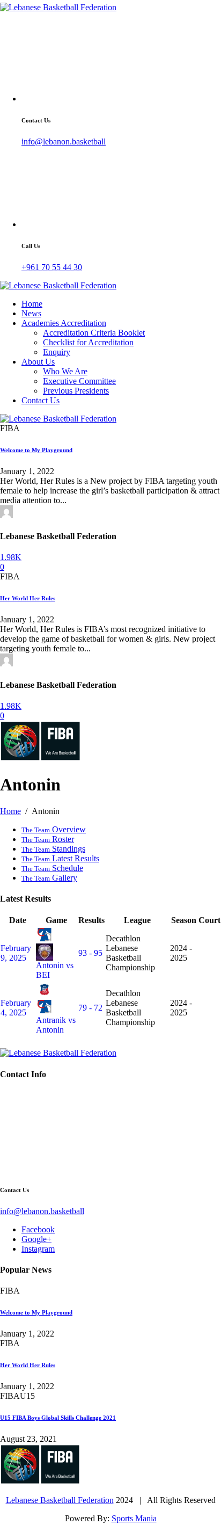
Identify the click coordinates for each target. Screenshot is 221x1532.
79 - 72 (90, 1007)
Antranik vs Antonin (56, 1024)
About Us (38, 361)
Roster (47, 839)
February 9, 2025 (16, 952)
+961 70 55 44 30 (51, 267)
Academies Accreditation (63, 323)
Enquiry (56, 352)
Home (31, 303)
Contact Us (40, 400)
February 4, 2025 (16, 1007)
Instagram (38, 1248)
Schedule (52, 868)
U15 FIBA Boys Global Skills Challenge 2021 (58, 1417)
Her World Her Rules (27, 598)
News (31, 313)
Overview (53, 829)
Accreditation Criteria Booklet (94, 332)
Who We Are (65, 371)
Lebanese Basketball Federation (60, 1500)
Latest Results (60, 858)
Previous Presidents (76, 390)
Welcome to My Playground (36, 450)
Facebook (38, 1229)
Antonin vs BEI (54, 970)
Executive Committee (79, 381)
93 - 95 (90, 952)
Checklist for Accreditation (88, 342)
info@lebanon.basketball (63, 141)
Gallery (49, 877)
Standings (53, 848)
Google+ (36, 1239)
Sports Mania (134, 1518)
